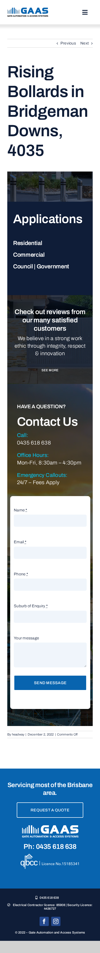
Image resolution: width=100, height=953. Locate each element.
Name (20, 510)
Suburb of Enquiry (31, 606)
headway (18, 734)
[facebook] (44, 921)
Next (84, 43)
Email (20, 542)
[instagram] (55, 921)
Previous (68, 43)
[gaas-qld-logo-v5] (27, 9)
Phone (21, 574)
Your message (26, 638)
